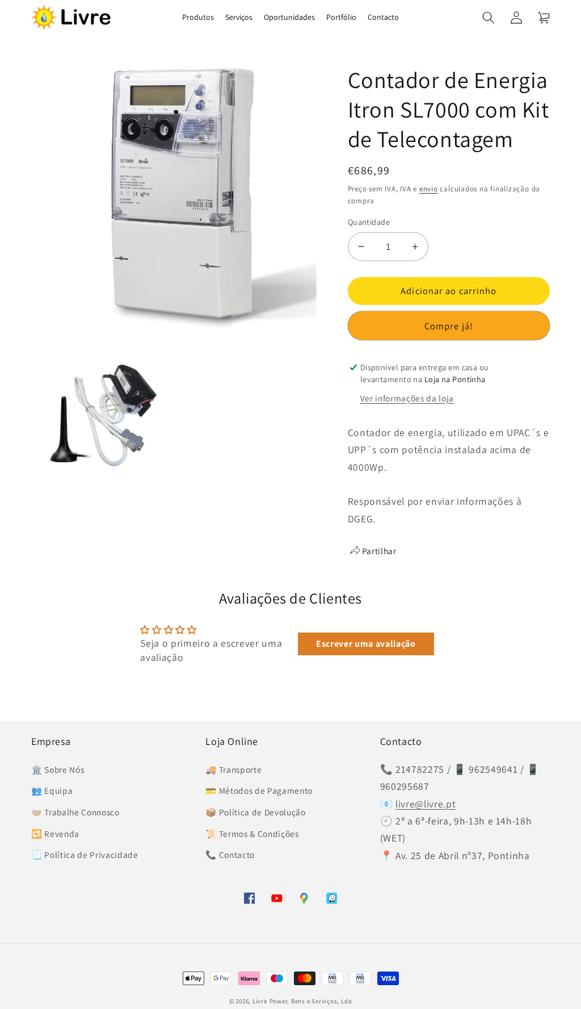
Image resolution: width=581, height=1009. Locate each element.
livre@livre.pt (425, 803)
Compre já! (448, 326)
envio (428, 189)
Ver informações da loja (407, 398)
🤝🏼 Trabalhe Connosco (75, 812)
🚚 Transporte (233, 769)
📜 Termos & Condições (251, 833)
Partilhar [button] (379, 550)
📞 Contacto (230, 854)
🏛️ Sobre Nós (57, 769)
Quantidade (369, 221)
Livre (259, 1001)
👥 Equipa (52, 790)
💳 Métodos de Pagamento (259, 790)
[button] (488, 17)
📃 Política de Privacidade (84, 854)
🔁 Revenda (55, 833)
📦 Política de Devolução (255, 812)
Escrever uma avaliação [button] (366, 644)
